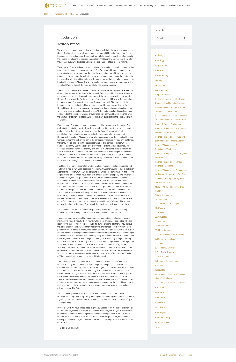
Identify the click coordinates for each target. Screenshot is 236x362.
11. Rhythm (160, 212)
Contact (163, 355)
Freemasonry (161, 75)
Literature (159, 292)
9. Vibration (160, 265)
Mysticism (160, 302)
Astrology (159, 60)
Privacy (181, 355)
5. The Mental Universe (165, 248)
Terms (189, 355)
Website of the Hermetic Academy (175, 6)
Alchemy (159, 55)
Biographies (161, 65)
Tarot (157, 327)
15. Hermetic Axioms (164, 230)
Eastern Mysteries (104, 6)
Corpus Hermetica (163, 95)
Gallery (90, 6)
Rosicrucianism (162, 322)
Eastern (159, 70)
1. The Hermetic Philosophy (167, 204)
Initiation (76, 6)
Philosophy (160, 312)
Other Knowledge (146, 6)
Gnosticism (160, 85)
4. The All (159, 243)
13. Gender (160, 221)
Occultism (160, 307)
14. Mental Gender (163, 226)
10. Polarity (160, 208)
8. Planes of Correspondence (168, 261)
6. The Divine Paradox (165, 252)
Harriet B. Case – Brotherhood (168, 124)
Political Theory (162, 317)
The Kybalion (161, 200)
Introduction (160, 270)
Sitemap (172, 355)
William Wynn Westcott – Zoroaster (170, 283)
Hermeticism (161, 90)
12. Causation (161, 217)
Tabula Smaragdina (163, 195)
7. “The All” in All (162, 257)
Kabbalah (159, 287)
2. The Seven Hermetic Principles (169, 235)
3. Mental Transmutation (165, 239)
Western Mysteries (124, 6)
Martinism (160, 297)
